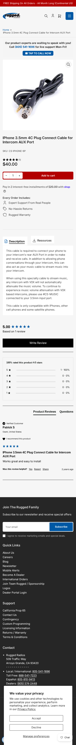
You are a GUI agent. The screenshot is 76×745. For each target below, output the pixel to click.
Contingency (11, 619)
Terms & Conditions (15, 637)
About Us (8, 552)
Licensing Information (16, 628)
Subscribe (61, 526)
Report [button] (37, 469)
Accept (36, 718)
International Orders (15, 579)
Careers (8, 557)
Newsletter (9, 566)
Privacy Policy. (26, 709)
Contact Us (10, 615)
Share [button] (46, 469)
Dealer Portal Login (15, 592)
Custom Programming (16, 623)
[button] (38, 160)
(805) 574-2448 (27, 683)
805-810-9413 (26, 679)
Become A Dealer (14, 575)
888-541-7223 (28, 675)
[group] (38, 327)
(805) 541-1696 (25, 47)
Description (17, 241)
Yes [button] (30, 469)
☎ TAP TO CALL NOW (38, 53)
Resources (44, 240)
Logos (6, 588)
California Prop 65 (14, 610)
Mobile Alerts (11, 570)
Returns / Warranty (14, 632)
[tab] (44, 412)
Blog (5, 561)
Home (6, 29)
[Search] (46, 16)
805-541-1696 (41, 671)
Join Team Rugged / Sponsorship (23, 583)
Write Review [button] (38, 343)
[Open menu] (69, 16)
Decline (36, 727)
